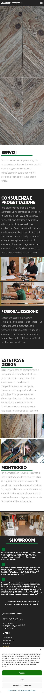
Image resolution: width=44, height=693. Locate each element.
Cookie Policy (12, 690)
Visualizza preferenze (22, 685)
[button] (40, 650)
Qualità (6, 643)
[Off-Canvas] (41, 2)
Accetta (22, 673)
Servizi (5, 646)
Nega (22, 679)
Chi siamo (7, 637)
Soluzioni (6, 640)
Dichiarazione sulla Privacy (27, 690)
